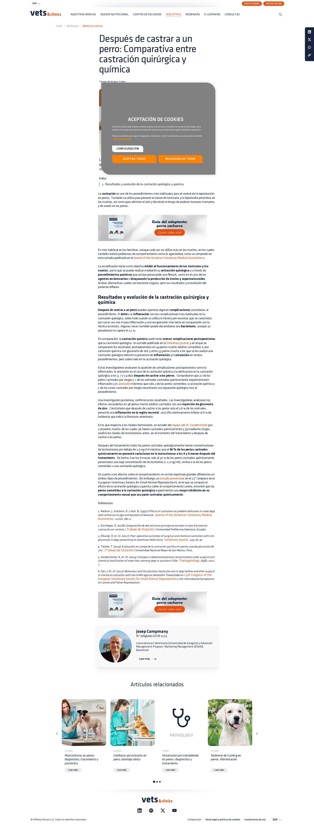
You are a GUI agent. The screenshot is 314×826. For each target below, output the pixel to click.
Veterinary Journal (177, 343)
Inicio (59, 26)
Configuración (194, 819)
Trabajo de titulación (140, 529)
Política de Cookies (122, 139)
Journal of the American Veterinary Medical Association (168, 258)
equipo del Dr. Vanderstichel (189, 425)
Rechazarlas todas (180, 159)
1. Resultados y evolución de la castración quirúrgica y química (143, 184)
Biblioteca (72, 26)
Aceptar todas (134, 159)
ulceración (124, 383)
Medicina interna (92, 26)
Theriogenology (188, 560)
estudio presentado (172, 478)
